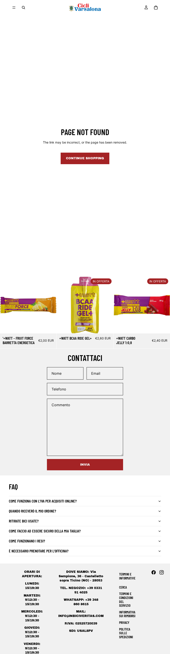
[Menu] (14, 7)
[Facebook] (153, 572)
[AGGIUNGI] (50, 327)
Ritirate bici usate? (24, 520)
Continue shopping (85, 158)
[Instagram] (161, 572)
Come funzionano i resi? (27, 540)
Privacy (124, 622)
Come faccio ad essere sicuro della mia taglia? (45, 530)
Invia (85, 464)
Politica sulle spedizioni (126, 633)
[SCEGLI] (106, 327)
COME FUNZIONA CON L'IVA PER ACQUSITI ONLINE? (43, 500)
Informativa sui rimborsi (127, 614)
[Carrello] (156, 7)
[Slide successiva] (106, 305)
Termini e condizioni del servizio (126, 599)
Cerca (123, 587)
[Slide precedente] (63, 305)
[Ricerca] (23, 7)
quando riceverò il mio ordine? (32, 510)
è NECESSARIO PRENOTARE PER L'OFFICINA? (38, 550)
